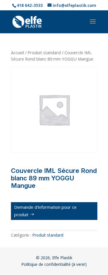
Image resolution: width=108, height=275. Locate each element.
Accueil (17, 52)
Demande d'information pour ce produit (45, 210)
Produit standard (44, 52)
